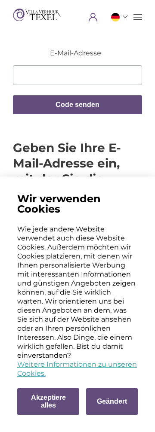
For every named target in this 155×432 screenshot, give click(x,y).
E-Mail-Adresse (75, 53)
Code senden (77, 104)
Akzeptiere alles (48, 401)
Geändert (112, 401)
